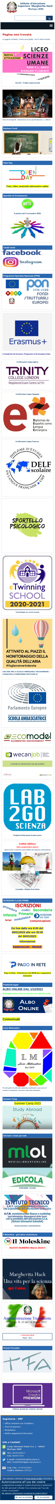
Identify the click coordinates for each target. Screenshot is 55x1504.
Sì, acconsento (43, 1497)
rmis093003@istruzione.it (27, 1459)
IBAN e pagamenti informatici (19, 1433)
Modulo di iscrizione (32, 889)
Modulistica (10, 1430)
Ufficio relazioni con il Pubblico (19, 1423)
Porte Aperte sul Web (34, 1479)
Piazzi (25, 1338)
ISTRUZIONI (23, 1188)
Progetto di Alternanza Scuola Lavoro (27, 835)
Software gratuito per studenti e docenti (27, 1409)
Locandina (19, 889)
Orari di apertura (13, 1427)
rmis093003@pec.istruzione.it (27, 1462)
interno (37, 1226)
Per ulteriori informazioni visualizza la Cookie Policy (24, 1493)
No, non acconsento (23, 1497)
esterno (31, 1226)
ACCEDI (32, 1188)
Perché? (18, 83)
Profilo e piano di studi (31, 83)
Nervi (30, 1338)
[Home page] (12, 13)
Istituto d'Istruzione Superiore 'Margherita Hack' (35, 4)
